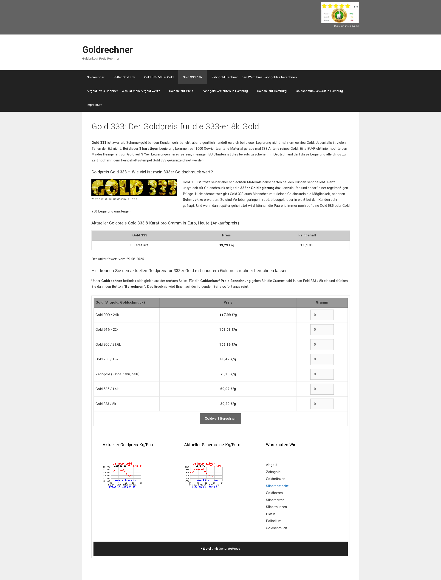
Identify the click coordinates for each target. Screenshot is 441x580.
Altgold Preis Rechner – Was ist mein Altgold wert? (123, 91)
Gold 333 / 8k (192, 77)
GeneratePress (229, 548)
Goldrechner (107, 50)
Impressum (94, 105)
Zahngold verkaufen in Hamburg (225, 91)
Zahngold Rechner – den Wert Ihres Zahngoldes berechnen (254, 77)
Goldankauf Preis (181, 91)
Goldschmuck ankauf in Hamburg (319, 91)
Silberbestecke (277, 485)
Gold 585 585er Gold (159, 77)
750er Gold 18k (124, 77)
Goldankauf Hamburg (272, 91)
